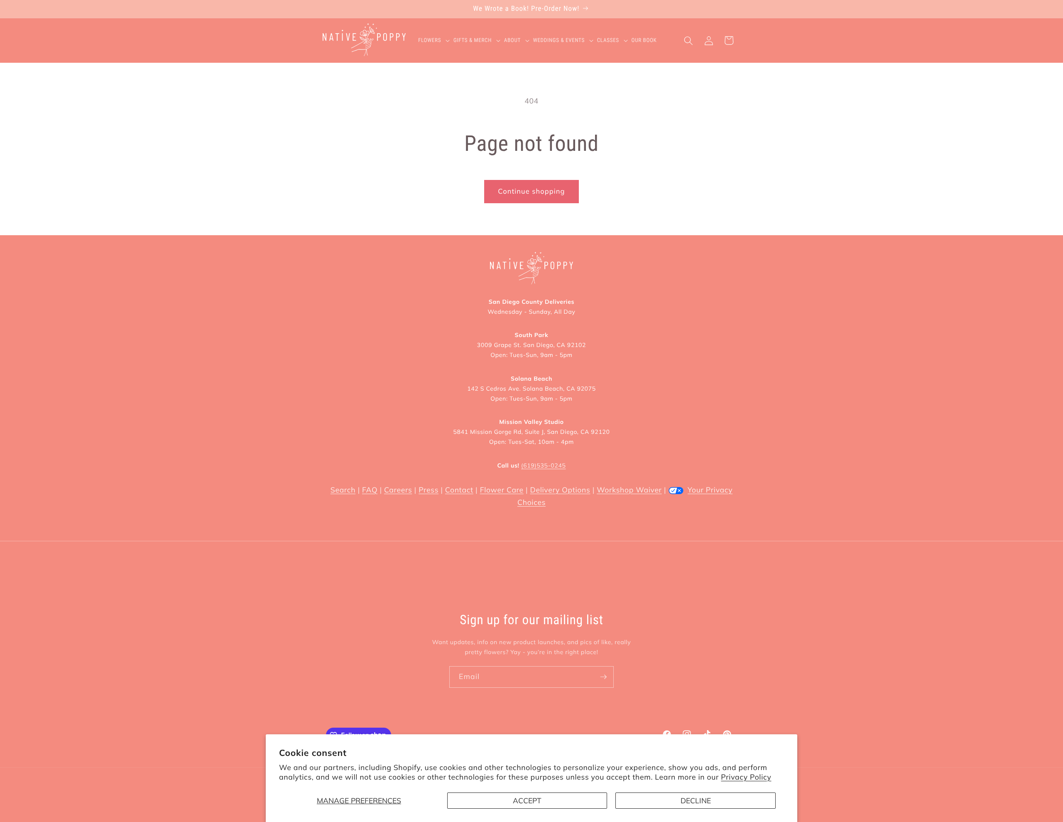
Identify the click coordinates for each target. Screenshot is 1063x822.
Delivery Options (560, 490)
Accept (527, 800)
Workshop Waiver (629, 490)
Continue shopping (531, 191)
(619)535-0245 (543, 465)
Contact (459, 490)
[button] (435, 40)
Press (428, 490)
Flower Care (502, 490)
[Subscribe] (603, 677)
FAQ (369, 490)
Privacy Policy (746, 777)
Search (343, 490)
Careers (398, 490)
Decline (696, 800)
